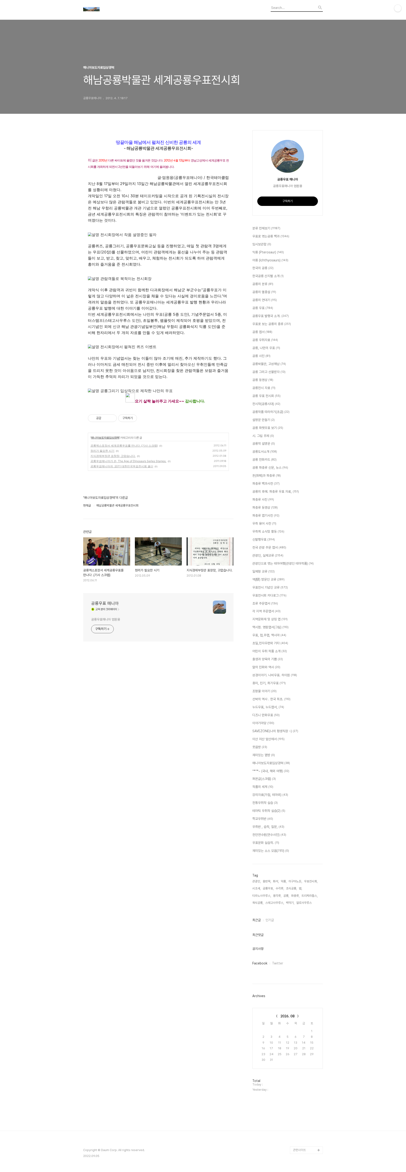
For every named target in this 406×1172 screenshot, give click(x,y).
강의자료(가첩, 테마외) (270, 795)
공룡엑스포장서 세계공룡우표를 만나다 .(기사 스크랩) (124, 445)
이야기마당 (263, 723)
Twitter (277, 963)
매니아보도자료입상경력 (105, 437)
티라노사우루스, (261, 895)
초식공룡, (291, 888)
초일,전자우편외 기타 (270, 643)
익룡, (284, 881)
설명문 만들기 (263, 420)
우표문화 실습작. (265, 843)
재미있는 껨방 (263, 755)
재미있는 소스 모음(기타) (270, 851)
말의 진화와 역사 (266, 667)
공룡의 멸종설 (264, 292)
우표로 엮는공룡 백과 (270, 236)
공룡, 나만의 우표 (266, 348)
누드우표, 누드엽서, (268, 707)
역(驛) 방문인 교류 (268, 579)
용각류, (277, 895)
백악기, (290, 903)
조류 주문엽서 (265, 603)
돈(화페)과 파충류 (266, 475)
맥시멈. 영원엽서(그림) (270, 627)
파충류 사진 (263, 499)
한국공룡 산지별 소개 (268, 276)
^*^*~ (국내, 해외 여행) (270, 771)
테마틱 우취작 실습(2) (268, 811)
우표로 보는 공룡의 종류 (271, 324)
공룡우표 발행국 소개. (270, 316)
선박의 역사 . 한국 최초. (271, 699)
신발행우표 (263, 539)
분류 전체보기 (266, 228)
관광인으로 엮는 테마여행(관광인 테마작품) (283, 563)
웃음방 (259, 747)
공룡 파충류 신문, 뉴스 (270, 467)
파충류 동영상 (265, 507)
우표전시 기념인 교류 (270, 587)
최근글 (256, 920)
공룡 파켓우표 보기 (267, 428)
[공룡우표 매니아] (109, 9)
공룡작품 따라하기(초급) (270, 412)
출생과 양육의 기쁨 (267, 659)
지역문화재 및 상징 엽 (270, 619)
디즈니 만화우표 (266, 715)
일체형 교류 (263, 571)
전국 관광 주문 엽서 (269, 547)
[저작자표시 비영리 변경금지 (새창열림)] (143, 418)
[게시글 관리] (111, 418)
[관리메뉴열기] (397, 8)
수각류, (280, 888)
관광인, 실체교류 (267, 555)
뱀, (300, 888)
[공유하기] (106, 418)
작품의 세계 (262, 787)
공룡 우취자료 (265, 340)
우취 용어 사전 (264, 523)
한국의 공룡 (262, 268)
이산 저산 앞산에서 (268, 739)
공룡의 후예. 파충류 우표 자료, (275, 491)
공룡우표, (268, 888)
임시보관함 (261, 244)
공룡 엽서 (262, 332)
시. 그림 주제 (263, 436)
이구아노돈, (295, 881)
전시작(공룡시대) (266, 404)
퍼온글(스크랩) (264, 779)
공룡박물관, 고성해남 (269, 364)
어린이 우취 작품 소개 (269, 651)
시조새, (256, 888)
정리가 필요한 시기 (102, 450)
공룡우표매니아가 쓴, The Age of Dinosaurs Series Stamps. (128, 461)
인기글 (269, 920)
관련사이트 (299, 1150)
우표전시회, (311, 881)
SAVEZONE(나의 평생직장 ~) (275, 731)
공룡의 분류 (262, 284)
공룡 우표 (262, 308)
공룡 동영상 (262, 380)
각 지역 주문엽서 (266, 611)
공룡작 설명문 (263, 443)
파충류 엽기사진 (265, 515)
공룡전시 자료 (263, 388)
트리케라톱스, (309, 895)
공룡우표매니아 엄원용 (105, 619)
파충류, (295, 895)
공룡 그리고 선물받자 (268, 372)
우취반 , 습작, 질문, (268, 827)
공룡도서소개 (264, 451)
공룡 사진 (261, 356)
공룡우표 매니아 (105, 603)
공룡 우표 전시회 (266, 396)
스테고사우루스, (274, 903)
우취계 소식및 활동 (268, 531)
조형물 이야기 (264, 691)
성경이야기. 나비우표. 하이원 (274, 675)
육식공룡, (257, 903)
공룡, (286, 895)
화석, (276, 881)
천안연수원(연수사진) (269, 835)
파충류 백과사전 (266, 483)
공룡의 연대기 (264, 300)
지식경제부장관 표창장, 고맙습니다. (113, 456)
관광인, (256, 881)
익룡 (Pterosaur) (268, 252)
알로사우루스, (304, 903)
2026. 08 (288, 1016)
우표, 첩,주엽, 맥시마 (269, 635)
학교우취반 (262, 819)
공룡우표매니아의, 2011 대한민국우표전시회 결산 (121, 466)
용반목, (267, 881)
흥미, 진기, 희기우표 (269, 683)
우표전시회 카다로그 (269, 595)
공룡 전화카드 (264, 459)
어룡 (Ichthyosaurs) (270, 260)
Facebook (259, 963)
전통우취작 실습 (265, 803)
